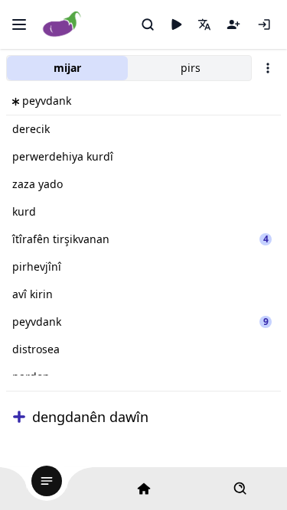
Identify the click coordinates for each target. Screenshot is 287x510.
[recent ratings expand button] (19, 417)
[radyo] (176, 24)
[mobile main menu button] (19, 24)
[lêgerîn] (147, 24)
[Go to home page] (62, 24)
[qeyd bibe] (233, 24)
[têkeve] (264, 24)
